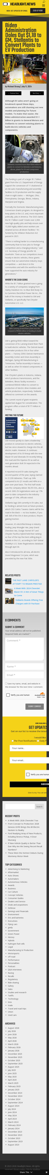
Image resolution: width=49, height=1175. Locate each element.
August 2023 (13, 1144)
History (11, 937)
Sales (10, 989)
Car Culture (13, 891)
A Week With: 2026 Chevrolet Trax (23, 820)
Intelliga (36, 1169)
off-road (11, 956)
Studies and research (17, 992)
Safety (11, 986)
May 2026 (12, 1037)
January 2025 (13, 1089)
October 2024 (14, 1099)
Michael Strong (13, 86)
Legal (10, 947)
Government (13, 930)
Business (12, 888)
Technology (13, 999)
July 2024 (12, 1109)
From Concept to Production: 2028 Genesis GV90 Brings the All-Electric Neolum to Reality (24, 827)
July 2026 (12, 1031)
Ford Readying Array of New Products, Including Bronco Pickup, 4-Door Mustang (25, 836)
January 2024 (13, 1128)
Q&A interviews (15, 969)
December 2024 (15, 1093)
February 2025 (14, 1086)
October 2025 (14, 1060)
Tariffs (11, 995)
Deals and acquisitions (18, 904)
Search (39, 806)
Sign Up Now (38, 11)
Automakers (13, 879)
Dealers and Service (16, 901)
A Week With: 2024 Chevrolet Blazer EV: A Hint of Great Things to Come (29, 592)
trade (10, 1005)
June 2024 (12, 1112)
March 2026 (13, 1044)
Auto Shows (13, 875)
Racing (11, 973)
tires (10, 1002)
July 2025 (12, 1070)
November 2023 (15, 1135)
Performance (13, 960)
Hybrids (11, 940)
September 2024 (15, 1102)
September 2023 (15, 1141)
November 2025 (15, 1057)
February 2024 (14, 1125)
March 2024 (13, 1122)
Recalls (11, 976)
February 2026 (14, 1047)
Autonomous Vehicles (17, 882)
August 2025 (13, 1067)
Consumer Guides (16, 898)
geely (10, 927)
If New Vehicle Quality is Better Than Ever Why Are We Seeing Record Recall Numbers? (25, 846)
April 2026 (12, 1041)
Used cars (12, 1015)
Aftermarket (13, 872)
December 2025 (15, 1054)
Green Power (13, 934)
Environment (13, 914)
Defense (11, 908)
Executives (12, 921)
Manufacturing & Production (20, 950)
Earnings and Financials (18, 911)
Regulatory (13, 979)
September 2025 (15, 1063)
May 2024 (12, 1115)
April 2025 (12, 1079)
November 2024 (15, 1096)
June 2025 (12, 1073)
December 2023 (15, 1131)
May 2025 (12, 1076)
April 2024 (12, 1118)
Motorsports (13, 953)
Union (10, 1011)
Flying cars (12, 924)
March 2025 (13, 1083)
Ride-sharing (13, 982)
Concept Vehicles (15, 895)
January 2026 (13, 1050)
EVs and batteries (16, 917)
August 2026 (13, 1028)
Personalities (13, 963)
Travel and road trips (17, 1008)
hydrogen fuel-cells (16, 943)
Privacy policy (19, 1169)
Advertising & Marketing (19, 869)
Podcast (11, 966)
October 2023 (14, 1138)
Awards (11, 885)
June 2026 (12, 1034)
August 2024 (13, 1106)
